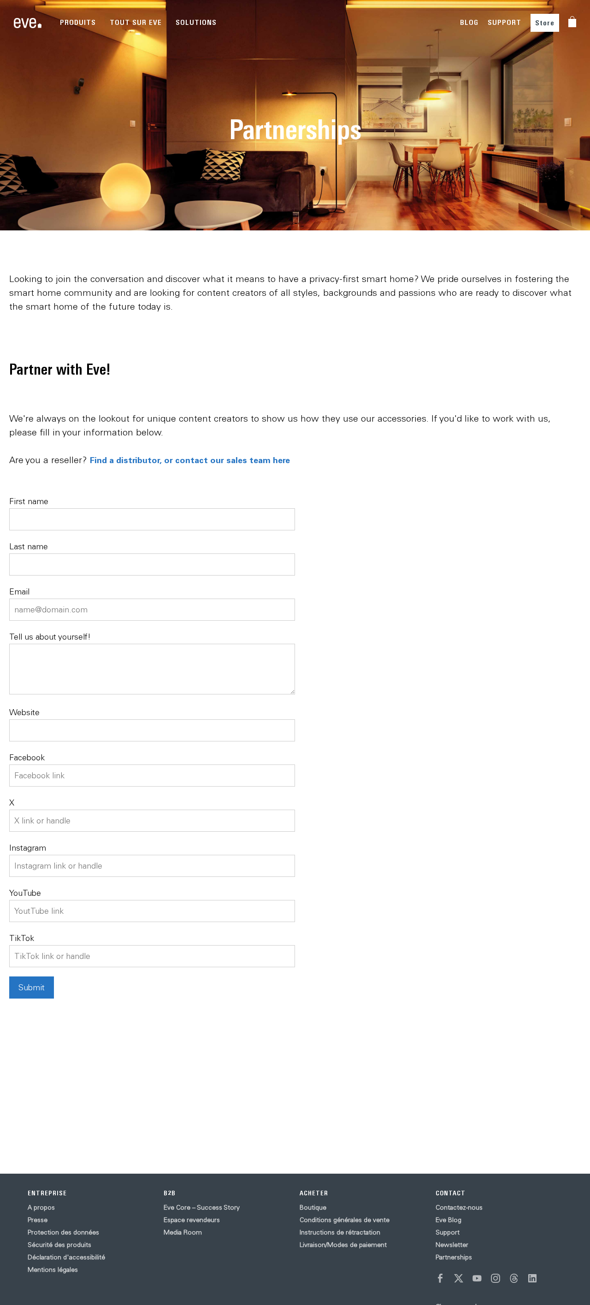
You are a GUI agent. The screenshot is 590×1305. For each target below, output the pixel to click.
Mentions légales (53, 1269)
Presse (37, 1220)
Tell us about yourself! (50, 636)
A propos (41, 1207)
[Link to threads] (514, 1278)
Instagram (27, 847)
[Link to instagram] (495, 1278)
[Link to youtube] (477, 1278)
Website (24, 712)
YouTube (25, 893)
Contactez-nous (459, 1207)
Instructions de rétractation (340, 1232)
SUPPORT (504, 22)
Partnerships (454, 1257)
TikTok (21, 938)
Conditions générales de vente (344, 1220)
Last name (28, 546)
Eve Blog (448, 1220)
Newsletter (452, 1244)
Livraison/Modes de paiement (343, 1244)
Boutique (313, 1207)
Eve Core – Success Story (202, 1207)
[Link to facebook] (440, 1278)
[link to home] (27, 23)
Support (448, 1232)
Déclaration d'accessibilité (66, 1257)
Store (545, 22)
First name (28, 501)
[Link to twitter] (458, 1278)
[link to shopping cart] (572, 21)
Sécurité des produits (59, 1244)
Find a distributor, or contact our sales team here (190, 459)
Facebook (27, 757)
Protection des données (63, 1232)
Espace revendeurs (192, 1220)
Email (19, 591)
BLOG (469, 22)
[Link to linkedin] (532, 1278)
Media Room (183, 1232)
